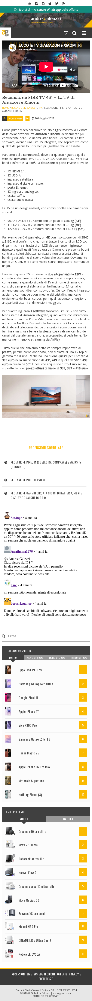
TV (40, 107)
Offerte (62, 974)
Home (5, 107)
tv (27, 118)
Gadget (32, 107)
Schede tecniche (44, 974)
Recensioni (18, 107)
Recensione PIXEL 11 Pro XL (28, 480)
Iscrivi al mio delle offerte (47, 9)
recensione (15, 118)
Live (29, 974)
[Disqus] (46, 563)
